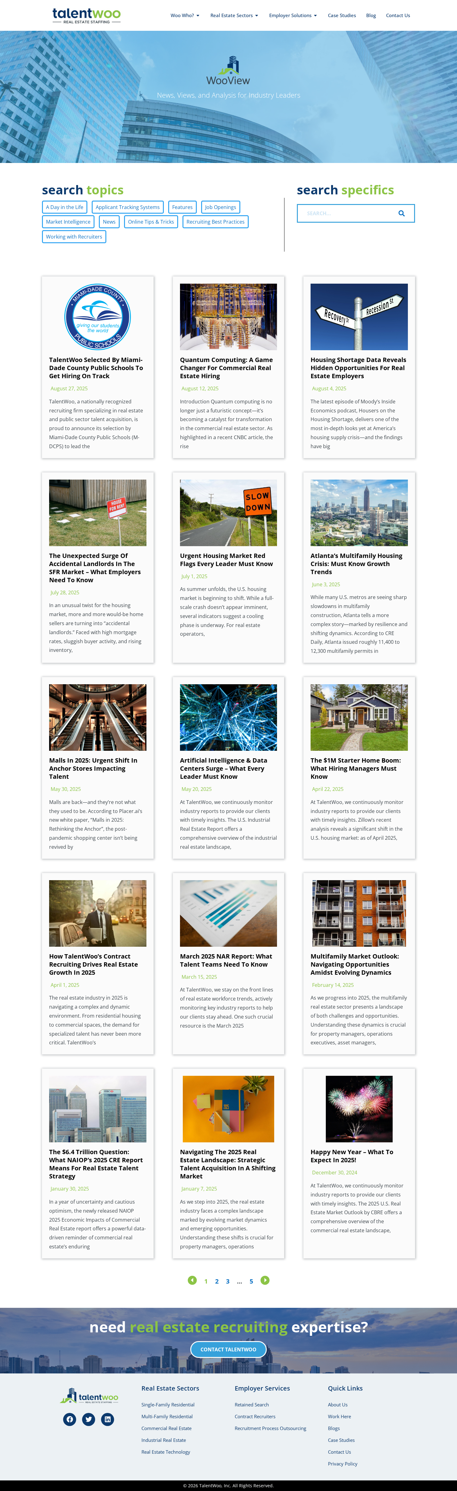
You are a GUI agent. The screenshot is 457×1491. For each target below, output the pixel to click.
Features (182, 207)
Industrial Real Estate (163, 1440)
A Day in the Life (64, 207)
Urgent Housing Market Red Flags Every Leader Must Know (226, 559)
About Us (338, 1404)
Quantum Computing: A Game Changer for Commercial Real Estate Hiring (226, 367)
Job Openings (220, 207)
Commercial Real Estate (166, 1428)
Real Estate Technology (165, 1452)
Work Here (339, 1416)
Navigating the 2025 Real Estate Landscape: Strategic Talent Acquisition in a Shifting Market (227, 1164)
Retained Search (252, 1404)
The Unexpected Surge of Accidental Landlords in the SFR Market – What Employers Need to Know (95, 567)
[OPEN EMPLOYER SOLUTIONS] (315, 15)
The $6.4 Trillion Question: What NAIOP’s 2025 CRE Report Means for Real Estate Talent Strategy (96, 1164)
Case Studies (341, 1440)
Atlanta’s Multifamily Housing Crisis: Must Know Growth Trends (356, 563)
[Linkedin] (107, 1419)
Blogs (334, 1428)
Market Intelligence (68, 221)
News (109, 221)
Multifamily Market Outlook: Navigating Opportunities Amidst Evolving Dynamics (355, 964)
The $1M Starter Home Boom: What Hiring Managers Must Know (356, 768)
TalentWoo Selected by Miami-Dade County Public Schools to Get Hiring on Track (96, 367)
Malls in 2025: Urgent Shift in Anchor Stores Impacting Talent (93, 768)
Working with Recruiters (74, 236)
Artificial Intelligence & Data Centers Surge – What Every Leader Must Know (223, 768)
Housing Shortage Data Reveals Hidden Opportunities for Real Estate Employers (358, 367)
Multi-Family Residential (167, 1416)
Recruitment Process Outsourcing (270, 1428)
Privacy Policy (343, 1464)
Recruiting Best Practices (216, 221)
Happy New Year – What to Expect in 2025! (352, 1156)
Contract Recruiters (255, 1416)
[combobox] (348, 213)
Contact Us (339, 1452)
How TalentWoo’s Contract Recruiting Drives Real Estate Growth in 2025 (93, 964)
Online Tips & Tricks (151, 221)
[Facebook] (69, 1419)
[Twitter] (88, 1419)
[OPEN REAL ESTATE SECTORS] (256, 15)
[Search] (407, 213)
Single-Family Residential (168, 1404)
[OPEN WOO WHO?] (198, 15)
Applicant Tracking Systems (128, 207)
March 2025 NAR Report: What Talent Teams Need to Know (226, 960)
